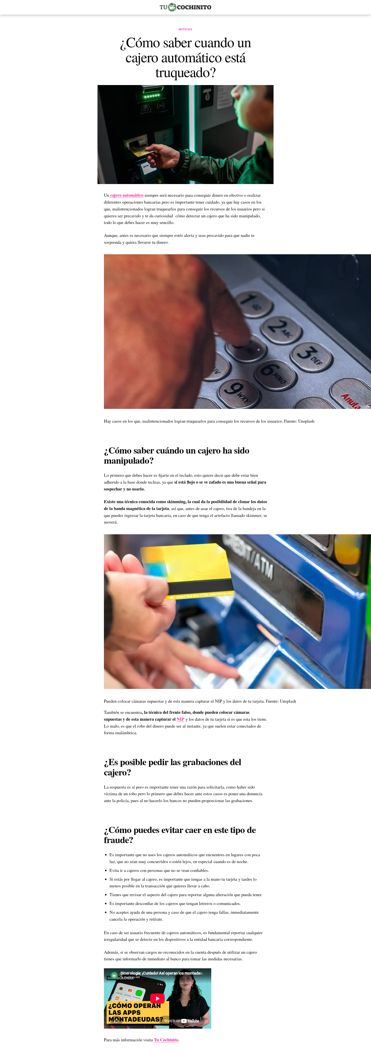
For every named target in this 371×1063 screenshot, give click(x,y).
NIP (180, 719)
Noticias (186, 29)
